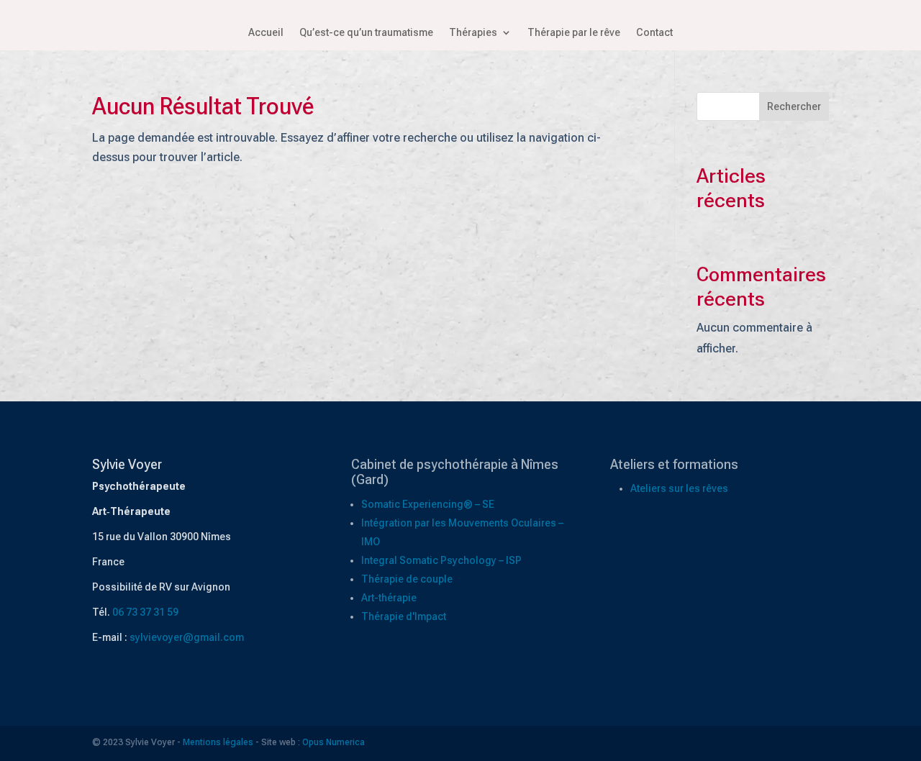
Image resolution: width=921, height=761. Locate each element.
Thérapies (473, 32)
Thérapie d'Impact (403, 616)
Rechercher (794, 106)
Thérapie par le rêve (573, 32)
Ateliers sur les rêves (679, 488)
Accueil (265, 32)
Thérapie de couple (407, 579)
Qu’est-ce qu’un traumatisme (366, 32)
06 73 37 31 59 (145, 612)
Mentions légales (218, 742)
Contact (654, 32)
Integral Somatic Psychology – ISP (441, 560)
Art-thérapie (389, 597)
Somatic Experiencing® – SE (427, 504)
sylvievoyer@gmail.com (187, 637)
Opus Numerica (333, 742)
